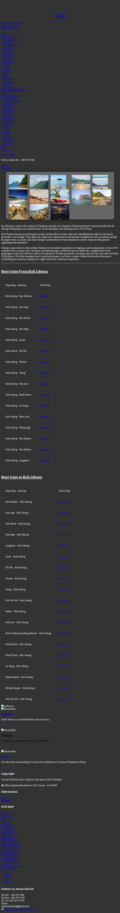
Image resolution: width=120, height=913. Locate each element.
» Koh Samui (7, 81)
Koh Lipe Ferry (8, 855)
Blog (3, 146)
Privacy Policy (8, 98)
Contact (5, 149)
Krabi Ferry (7, 835)
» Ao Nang (6, 42)
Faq (3, 818)
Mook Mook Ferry (10, 843)
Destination (7, 36)
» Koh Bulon (7, 78)
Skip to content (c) (10, 25)
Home (4, 33)
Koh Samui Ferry (9, 860)
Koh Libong (7, 168)
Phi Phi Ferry (8, 829)
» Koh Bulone (8, 140)
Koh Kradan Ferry (10, 846)
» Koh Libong (8, 47)
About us (5, 93)
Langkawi (6, 746)
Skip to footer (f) (9, 28)
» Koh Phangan (9, 87)
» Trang (5, 76)
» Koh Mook (7, 53)
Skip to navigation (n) (12, 22)
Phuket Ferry (8, 826)
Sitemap (5, 824)
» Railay (5, 73)
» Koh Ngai (7, 56)
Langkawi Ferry (9, 857)
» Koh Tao (6, 84)
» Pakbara (6, 143)
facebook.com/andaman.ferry (20, 909)
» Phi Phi (6, 67)
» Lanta (5, 64)
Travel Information (11, 101)
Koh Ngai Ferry (9, 840)
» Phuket (5, 70)
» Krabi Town (8, 59)
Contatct (5, 821)
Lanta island (7, 767)
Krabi (4, 724)
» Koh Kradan (8, 45)
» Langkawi (7, 62)
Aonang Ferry (8, 832)
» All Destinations (10, 39)
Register (12, 154)
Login (4, 154)
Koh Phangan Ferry (11, 866)
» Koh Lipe (6, 50)
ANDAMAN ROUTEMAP (14, 90)
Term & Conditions (10, 95)
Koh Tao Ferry (8, 863)
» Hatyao (6, 138)
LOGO (60, 15)
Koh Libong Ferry (10, 852)
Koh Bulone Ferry (10, 849)
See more (44, 296)
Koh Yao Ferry (8, 869)
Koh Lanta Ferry (9, 838)
